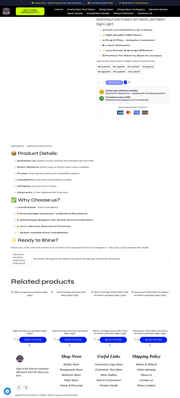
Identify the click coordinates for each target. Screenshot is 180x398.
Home (59, 9)
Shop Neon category (131, 9)
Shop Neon (106, 9)
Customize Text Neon (81, 9)
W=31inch (76, 259)
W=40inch (102, 259)
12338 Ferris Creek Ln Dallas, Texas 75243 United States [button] (46, 395)
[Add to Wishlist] (125, 82)
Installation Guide (98, 13)
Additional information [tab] (39, 146)
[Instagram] (26, 387)
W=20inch (39, 259)
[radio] (104, 67)
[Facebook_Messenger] (7, 391)
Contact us (144, 13)
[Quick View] (17, 340)
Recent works (158, 9)
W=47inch (114, 259)
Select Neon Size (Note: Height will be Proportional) (126, 61)
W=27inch (64, 259)
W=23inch (51, 259)
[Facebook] (18, 387)
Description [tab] (17, 146)
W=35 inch (89, 259)
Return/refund (123, 13)
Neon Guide (75, 13)
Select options (33, 340)
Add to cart (114, 82)
